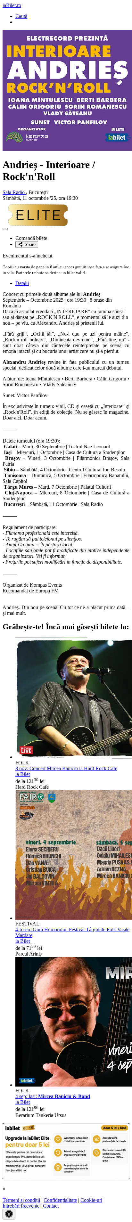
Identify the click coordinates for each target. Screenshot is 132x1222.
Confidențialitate (60, 1200)
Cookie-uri (91, 1200)
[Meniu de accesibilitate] (9, 1214)
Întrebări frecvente (21, 1206)
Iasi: (52, 1096)
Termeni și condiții (21, 1200)
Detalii (22, 283)
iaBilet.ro (12, 5)
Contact (51, 1206)
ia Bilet (22, 774)
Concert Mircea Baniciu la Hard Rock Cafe (66, 768)
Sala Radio (14, 192)
